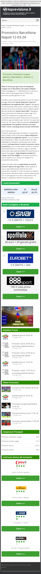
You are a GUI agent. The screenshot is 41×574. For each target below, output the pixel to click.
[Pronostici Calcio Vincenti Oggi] (20, 9)
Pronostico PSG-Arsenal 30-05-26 (25, 388)
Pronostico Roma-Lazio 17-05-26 (25, 413)
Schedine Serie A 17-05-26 (22, 362)
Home (3, 25)
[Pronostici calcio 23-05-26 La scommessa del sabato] (6, 354)
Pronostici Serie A (8, 445)
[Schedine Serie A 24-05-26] (6, 337)
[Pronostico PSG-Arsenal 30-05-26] (6, 389)
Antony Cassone (23, 41)
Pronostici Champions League (15, 25)
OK (29, 5)
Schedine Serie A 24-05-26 (22, 335)
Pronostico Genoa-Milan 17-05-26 (25, 421)
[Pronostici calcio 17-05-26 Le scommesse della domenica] (6, 372)
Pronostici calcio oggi (11, 13)
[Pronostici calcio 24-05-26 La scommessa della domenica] (6, 345)
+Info (24, 5)
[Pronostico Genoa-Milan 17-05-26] (6, 422)
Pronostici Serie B (8, 450)
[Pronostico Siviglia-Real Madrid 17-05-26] (6, 405)
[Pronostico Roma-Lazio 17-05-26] (6, 414)
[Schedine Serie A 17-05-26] (6, 364)
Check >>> (20, 227)
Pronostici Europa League (10, 441)
